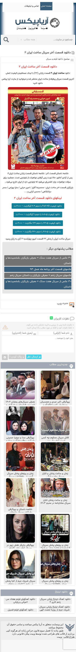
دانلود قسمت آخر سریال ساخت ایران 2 (48, 53)
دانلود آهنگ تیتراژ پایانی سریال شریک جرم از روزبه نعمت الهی (54, 608)
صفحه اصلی (46, 6)
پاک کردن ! (16, 357)
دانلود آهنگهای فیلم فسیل (20, 610)
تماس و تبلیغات (32, 6)
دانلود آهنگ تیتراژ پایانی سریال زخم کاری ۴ (55, 601)
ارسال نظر (32, 357)
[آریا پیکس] (38, 23)
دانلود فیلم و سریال (54, 59)
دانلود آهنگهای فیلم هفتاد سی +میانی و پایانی (20, 601)
